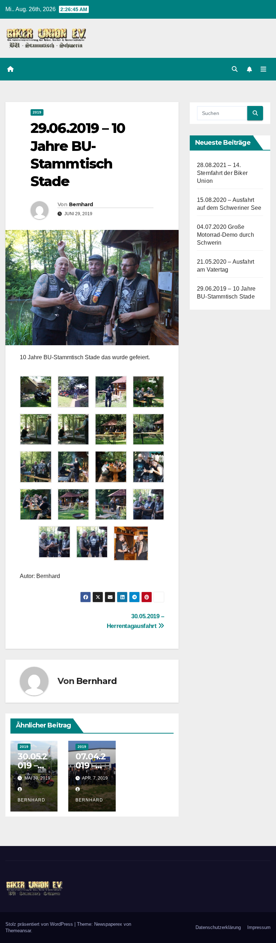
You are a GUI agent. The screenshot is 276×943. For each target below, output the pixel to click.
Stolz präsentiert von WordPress (39, 924)
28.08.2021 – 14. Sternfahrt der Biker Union (222, 173)
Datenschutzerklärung (218, 927)
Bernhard (81, 204)
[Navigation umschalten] (263, 69)
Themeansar (18, 930)
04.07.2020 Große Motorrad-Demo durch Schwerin (225, 235)
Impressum (259, 927)
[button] (235, 69)
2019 (37, 112)
